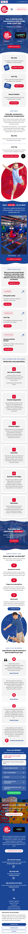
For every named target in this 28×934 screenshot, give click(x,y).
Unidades (6, 41)
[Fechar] (26, 911)
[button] (11, 9)
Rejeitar (14, 931)
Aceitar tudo (14, 924)
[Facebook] (2, 2)
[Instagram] (4, 2)
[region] (14, 922)
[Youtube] (7, 2)
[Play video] (23, 156)
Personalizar (14, 928)
